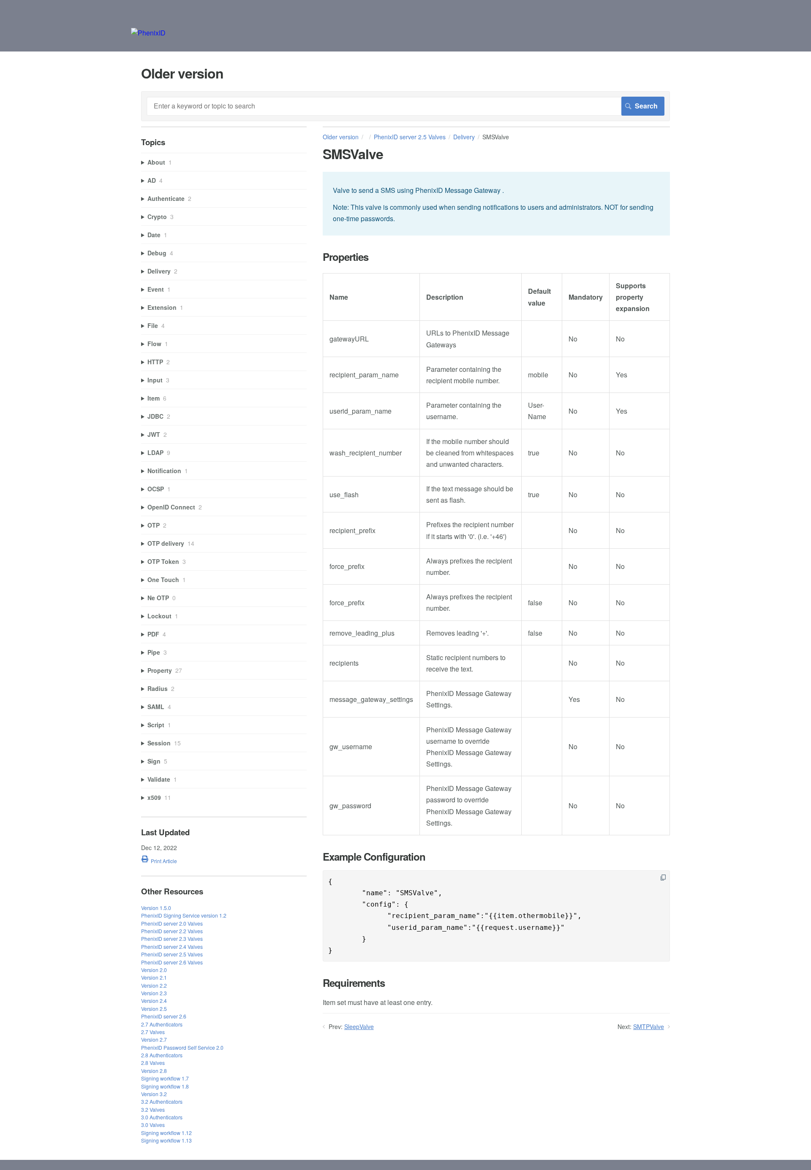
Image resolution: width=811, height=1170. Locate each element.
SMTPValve (648, 1026)
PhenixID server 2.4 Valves (172, 946)
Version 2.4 (154, 1000)
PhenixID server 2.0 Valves (172, 923)
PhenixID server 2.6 (163, 1016)
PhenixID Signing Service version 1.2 (183, 915)
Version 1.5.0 (156, 907)
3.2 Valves (153, 1109)
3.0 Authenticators (161, 1117)
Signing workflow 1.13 (166, 1140)
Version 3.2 (154, 1093)
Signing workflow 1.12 (166, 1132)
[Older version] (148, 33)
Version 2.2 (154, 985)
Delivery (464, 137)
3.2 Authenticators (161, 1101)
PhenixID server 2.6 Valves (172, 962)
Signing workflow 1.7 (165, 1078)
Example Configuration (374, 856)
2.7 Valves (153, 1031)
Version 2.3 (154, 993)
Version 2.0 (154, 969)
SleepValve (359, 1026)
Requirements (354, 983)
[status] (496, 204)
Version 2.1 (154, 977)
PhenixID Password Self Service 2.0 (182, 1047)
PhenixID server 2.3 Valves (172, 938)
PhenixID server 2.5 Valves (410, 137)
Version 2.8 (154, 1070)
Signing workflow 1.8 (165, 1086)
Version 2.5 (154, 1008)
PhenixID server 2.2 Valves (172, 930)
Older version (341, 137)
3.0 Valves (153, 1124)
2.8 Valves (153, 1062)
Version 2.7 (154, 1039)
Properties (345, 257)
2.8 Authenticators (161, 1055)
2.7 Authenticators (161, 1024)
